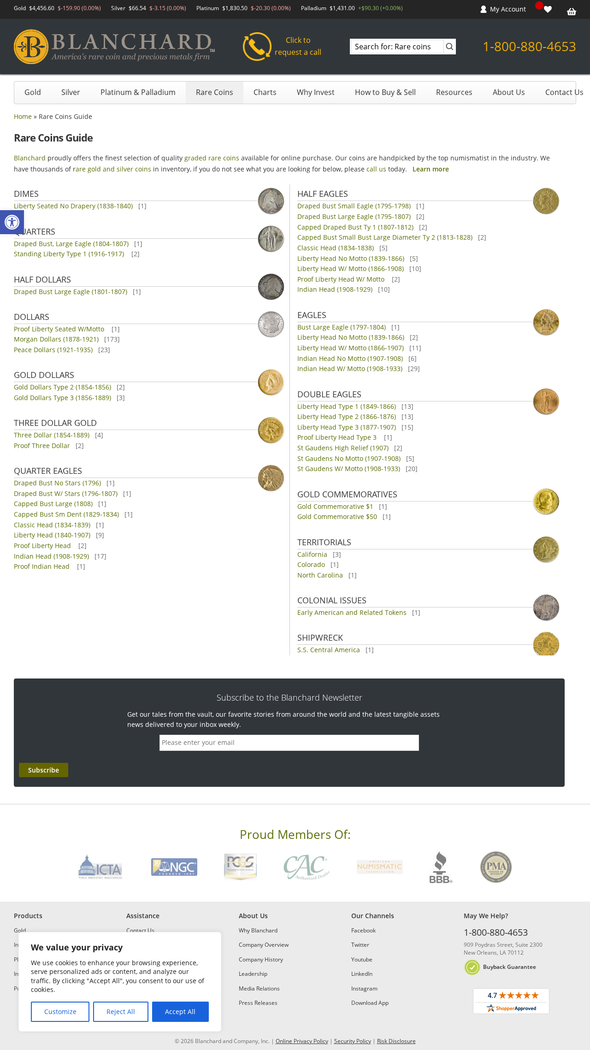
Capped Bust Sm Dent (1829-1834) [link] (66, 514)
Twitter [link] (360, 945)
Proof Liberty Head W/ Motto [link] (341, 279)
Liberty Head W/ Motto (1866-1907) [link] (350, 347)
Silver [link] (70, 92)
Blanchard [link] (30, 157)
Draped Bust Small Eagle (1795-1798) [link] (354, 205)
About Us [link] (509, 92)
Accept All (180, 1011)
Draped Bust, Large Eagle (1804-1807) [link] (71, 243)
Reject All (120, 1011)
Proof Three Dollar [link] (42, 445)
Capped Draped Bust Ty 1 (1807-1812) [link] (355, 227)
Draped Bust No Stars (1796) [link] (57, 482)
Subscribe (43, 770)
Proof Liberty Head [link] (43, 545)
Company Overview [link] (264, 945)
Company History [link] (261, 959)
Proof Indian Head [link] (42, 566)
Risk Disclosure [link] (396, 1041)
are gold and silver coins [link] (113, 169)
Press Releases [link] (258, 1003)
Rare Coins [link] (214, 92)
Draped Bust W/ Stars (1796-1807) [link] (66, 493)
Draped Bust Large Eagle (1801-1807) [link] (70, 291)
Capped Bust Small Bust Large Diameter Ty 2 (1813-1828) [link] (384, 237)
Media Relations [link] (259, 988)
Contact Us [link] (564, 92)
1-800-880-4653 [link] (529, 46)
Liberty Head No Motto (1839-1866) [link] (350, 258)
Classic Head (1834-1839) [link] (52, 524)
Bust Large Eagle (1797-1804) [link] (341, 327)
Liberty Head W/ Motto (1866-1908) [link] (350, 268)
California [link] (312, 554)
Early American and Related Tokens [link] (352, 612)
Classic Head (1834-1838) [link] (335, 247)
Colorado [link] (311, 564)
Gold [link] (32, 92)
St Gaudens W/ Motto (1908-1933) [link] (348, 468)
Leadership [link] (253, 974)
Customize (60, 1011)
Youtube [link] (361, 959)
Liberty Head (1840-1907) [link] (52, 535)
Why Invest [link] (316, 92)
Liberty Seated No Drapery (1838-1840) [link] (73, 205)
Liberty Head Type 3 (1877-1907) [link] (346, 427)
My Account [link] (508, 9)
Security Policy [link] (352, 1041)
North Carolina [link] (320, 575)
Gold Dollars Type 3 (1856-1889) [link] (62, 397)
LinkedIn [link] (361, 974)
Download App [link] (370, 1003)
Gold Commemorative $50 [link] (337, 516)
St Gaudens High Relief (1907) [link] (343, 447)
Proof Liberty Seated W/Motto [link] (60, 328)
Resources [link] (454, 92)
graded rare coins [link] (211, 157)
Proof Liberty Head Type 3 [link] (337, 437)
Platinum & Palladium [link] (138, 92)
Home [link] (23, 116)
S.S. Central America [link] (328, 649)
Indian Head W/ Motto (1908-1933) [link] (349, 368)
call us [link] (376, 169)
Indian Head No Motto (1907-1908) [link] (350, 358)
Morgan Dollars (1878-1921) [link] (56, 339)
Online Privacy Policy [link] (302, 1041)
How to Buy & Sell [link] (385, 92)
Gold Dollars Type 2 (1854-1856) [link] (62, 387)
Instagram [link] (364, 988)
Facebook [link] (363, 930)
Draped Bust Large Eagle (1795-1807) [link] (354, 216)
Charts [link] (265, 92)
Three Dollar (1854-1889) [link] (51, 435)
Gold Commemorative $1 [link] (335, 506)
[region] (119, 982)
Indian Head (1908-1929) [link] (51, 556)
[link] (12, 222)
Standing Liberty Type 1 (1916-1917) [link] (70, 253)
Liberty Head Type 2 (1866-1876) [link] (346, 416)
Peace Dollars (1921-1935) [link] (53, 349)
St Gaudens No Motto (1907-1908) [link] (349, 458)
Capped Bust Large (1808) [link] (53, 503)
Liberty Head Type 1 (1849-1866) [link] (346, 406)
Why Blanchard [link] (258, 930)
